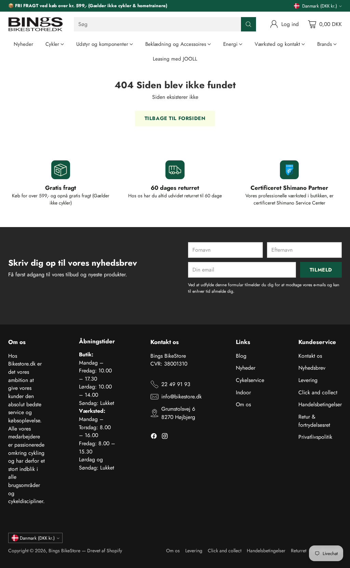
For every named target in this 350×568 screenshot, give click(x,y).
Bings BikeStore (64, 550)
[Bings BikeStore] (35, 24)
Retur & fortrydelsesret (314, 421)
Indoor (243, 392)
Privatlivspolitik (315, 437)
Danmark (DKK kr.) (319, 6)
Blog (241, 356)
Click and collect (317, 392)
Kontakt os (310, 356)
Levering (308, 380)
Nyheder (245, 368)
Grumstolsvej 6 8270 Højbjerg (178, 413)
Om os (243, 404)
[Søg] (248, 24)
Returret (298, 550)
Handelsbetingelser (320, 404)
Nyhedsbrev (311, 368)
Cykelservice (250, 380)
